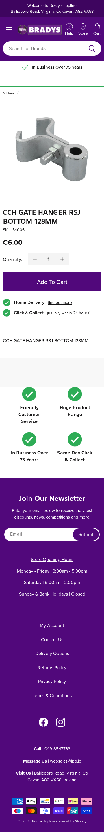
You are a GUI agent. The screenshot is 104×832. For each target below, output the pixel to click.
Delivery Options (52, 653)
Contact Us (52, 639)
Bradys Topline (43, 821)
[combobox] (45, 48)
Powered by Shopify (71, 821)
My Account (52, 625)
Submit (85, 534)
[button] (96, 29)
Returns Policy (52, 667)
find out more (60, 302)
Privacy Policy (52, 681)
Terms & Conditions (52, 695)
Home (11, 93)
